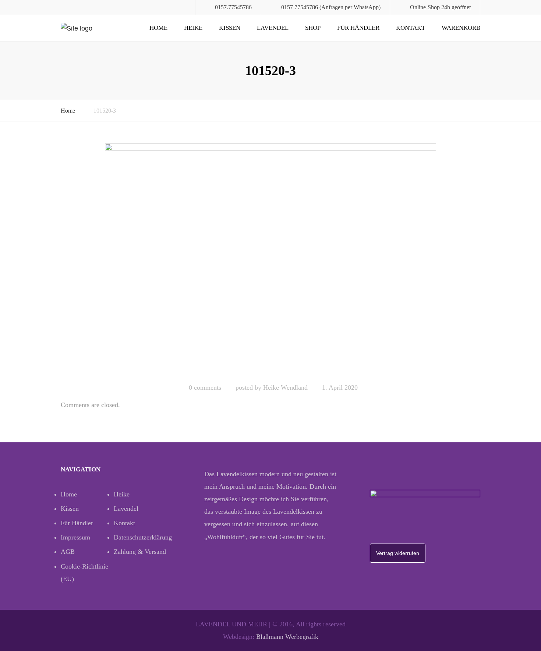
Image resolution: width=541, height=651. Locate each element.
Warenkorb (461, 27)
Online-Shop (425, 7)
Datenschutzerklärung (140, 537)
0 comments (205, 387)
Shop (313, 27)
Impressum (75, 537)
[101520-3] (270, 260)
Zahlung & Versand (140, 551)
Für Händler (358, 27)
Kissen (229, 27)
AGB (68, 551)
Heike (193, 27)
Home (158, 27)
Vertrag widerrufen (397, 553)
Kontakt (410, 27)
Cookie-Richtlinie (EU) (84, 573)
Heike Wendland (285, 387)
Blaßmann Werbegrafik (287, 636)
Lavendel (273, 27)
